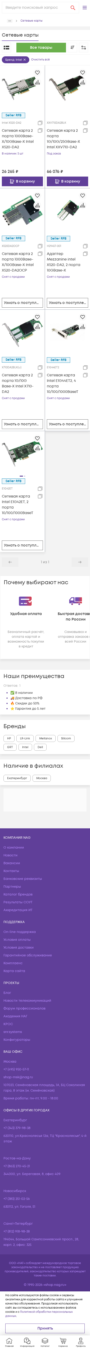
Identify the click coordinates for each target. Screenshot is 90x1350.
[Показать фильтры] (83, 47)
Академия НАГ (15, 1016)
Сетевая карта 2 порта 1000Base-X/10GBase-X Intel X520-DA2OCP (18, 262)
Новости (10, 855)
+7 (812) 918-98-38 (16, 1231)
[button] (84, 7)
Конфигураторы (16, 1040)
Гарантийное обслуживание (27, 955)
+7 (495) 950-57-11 (16, 1069)
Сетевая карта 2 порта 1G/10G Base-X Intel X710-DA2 (17, 383)
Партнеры (12, 886)
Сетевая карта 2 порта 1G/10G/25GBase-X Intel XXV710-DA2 (63, 139)
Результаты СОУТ (18, 902)
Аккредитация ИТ (18, 910)
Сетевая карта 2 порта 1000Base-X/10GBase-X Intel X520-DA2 (18, 139)
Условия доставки (18, 947)
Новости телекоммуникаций (27, 1000)
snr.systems (12, 1032)
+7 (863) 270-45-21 (16, 1166)
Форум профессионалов (24, 1008)
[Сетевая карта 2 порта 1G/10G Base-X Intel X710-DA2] (22, 331)
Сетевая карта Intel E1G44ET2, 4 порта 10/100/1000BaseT (62, 383)
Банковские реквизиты (22, 879)
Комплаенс (13, 963)
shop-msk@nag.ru (18, 1077)
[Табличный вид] (6, 47)
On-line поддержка (19, 932)
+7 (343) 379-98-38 (16, 1128)
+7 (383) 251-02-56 (16, 1199)
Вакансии (11, 863)
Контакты (11, 871)
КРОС (8, 1024)
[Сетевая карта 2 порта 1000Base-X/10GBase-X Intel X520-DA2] (22, 87)
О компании (13, 847)
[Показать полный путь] (9, 21)
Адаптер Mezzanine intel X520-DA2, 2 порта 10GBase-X (63, 262)
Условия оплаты (17, 940)
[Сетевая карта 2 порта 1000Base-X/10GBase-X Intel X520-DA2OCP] (22, 210)
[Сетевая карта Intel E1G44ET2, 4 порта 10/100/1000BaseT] (67, 332)
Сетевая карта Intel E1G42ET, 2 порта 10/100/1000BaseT (17, 504)
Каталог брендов (18, 894)
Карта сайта (14, 971)
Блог (7, 993)
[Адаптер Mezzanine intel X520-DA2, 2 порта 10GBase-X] (67, 210)
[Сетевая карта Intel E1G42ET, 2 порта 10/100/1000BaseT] (22, 453)
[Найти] (73, 7)
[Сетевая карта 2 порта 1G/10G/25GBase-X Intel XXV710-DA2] (67, 87)
